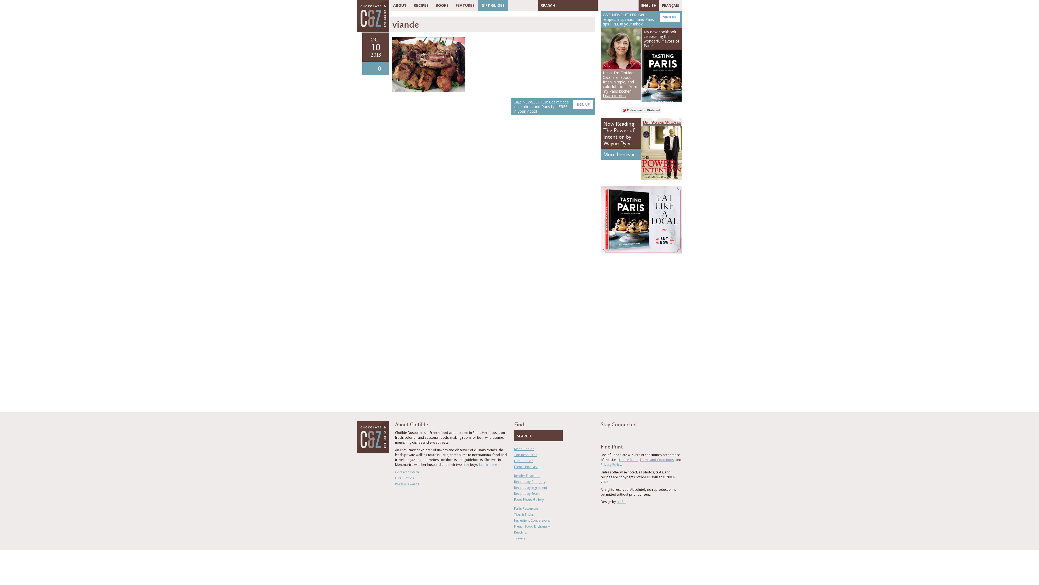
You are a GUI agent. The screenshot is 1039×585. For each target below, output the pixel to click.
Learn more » (489, 464)
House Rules (628, 459)
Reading (520, 532)
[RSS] (633, 5)
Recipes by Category (529, 481)
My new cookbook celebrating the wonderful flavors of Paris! (661, 38)
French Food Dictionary (532, 526)
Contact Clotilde (407, 472)
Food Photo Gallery (529, 499)
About (400, 5)
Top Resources (525, 455)
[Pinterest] (617, 5)
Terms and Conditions (657, 459)
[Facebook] (602, 5)
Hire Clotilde (404, 478)
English (648, 5)
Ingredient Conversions (532, 520)
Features (465, 5)
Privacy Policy (611, 464)
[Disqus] (493, 196)
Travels (519, 538)
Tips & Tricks (524, 514)
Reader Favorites (527, 475)
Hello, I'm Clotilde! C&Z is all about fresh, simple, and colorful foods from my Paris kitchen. (620, 84)
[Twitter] (609, 5)
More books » (618, 154)
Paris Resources (526, 508)
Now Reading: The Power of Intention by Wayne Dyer (619, 134)
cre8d (621, 501)
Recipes (421, 5)
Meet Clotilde (524, 449)
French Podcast (526, 466)
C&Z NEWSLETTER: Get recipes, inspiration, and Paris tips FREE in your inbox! (552, 106)
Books (442, 5)
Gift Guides (493, 5)
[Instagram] (625, 5)
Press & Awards (407, 484)
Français (670, 5)
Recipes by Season (528, 493)
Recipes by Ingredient (530, 487)
